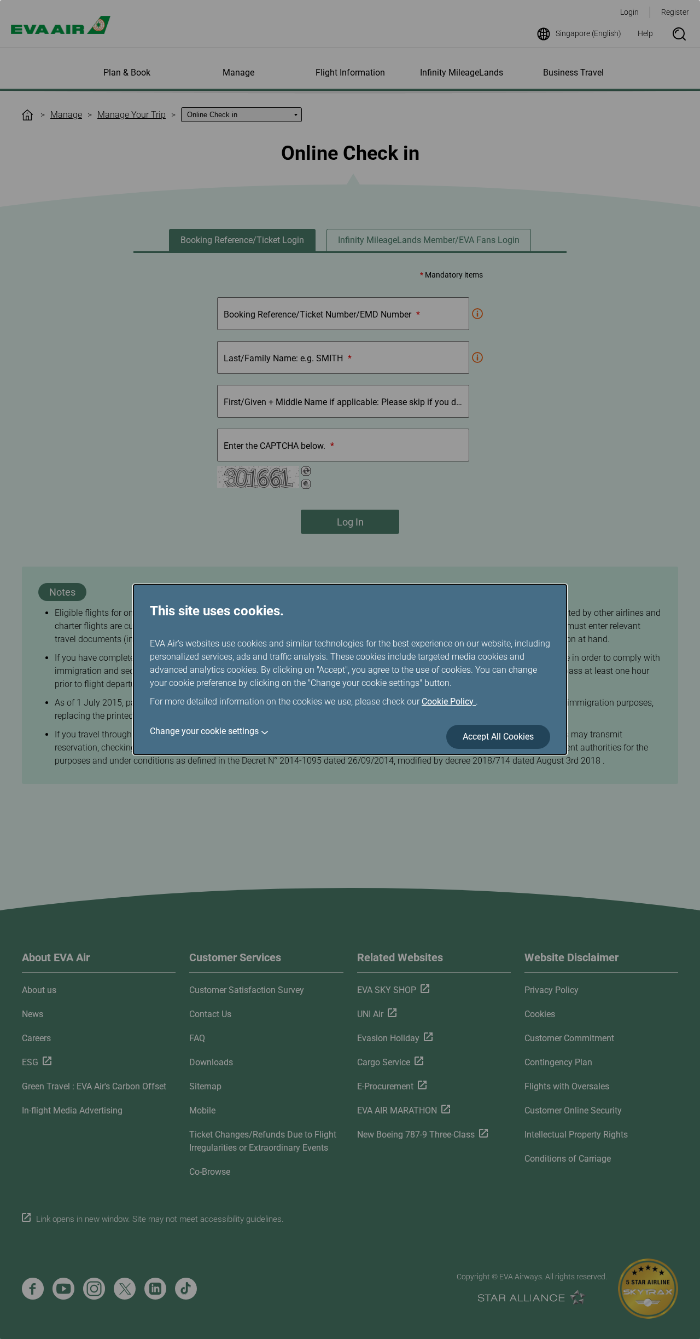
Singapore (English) (588, 33)
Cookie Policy (449, 701)
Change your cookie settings (204, 731)
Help (645, 33)
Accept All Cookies (498, 736)
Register (675, 12)
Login (629, 12)
